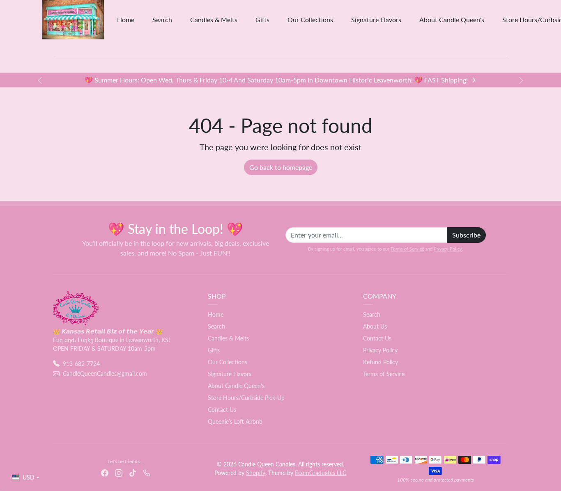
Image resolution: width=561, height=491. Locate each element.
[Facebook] (105, 472)
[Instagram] (119, 472)
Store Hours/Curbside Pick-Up (246, 397)
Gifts (262, 19)
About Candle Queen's (451, 19)
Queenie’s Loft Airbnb (235, 421)
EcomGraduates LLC (320, 472)
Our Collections (310, 19)
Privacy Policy (448, 248)
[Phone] (147, 472)
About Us (375, 326)
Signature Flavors (376, 19)
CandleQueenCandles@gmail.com (105, 373)
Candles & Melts (213, 19)
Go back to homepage (280, 167)
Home (125, 19)
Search (162, 19)
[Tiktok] (133, 472)
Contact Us (222, 409)
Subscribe (466, 235)
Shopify (255, 472)
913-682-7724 (81, 363)
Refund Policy (380, 362)
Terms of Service (407, 248)
